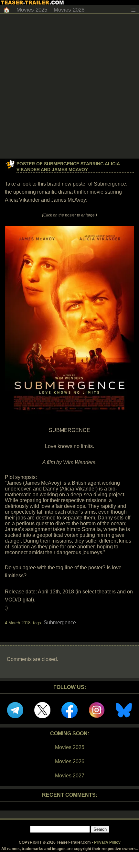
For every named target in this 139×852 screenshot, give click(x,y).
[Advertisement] (69, 86)
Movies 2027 (69, 775)
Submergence (60, 622)
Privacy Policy (107, 842)
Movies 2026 (69, 10)
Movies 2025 (31, 10)
